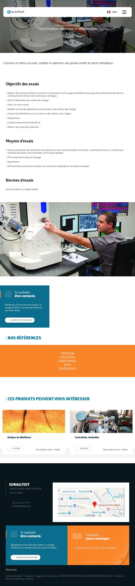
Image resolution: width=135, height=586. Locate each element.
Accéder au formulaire (21, 320)
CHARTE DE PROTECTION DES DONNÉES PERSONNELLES (85, 575)
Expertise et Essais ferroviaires (95, 548)
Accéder (16, 448)
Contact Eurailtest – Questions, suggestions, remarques (32, 575)
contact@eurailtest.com (21, 506)
